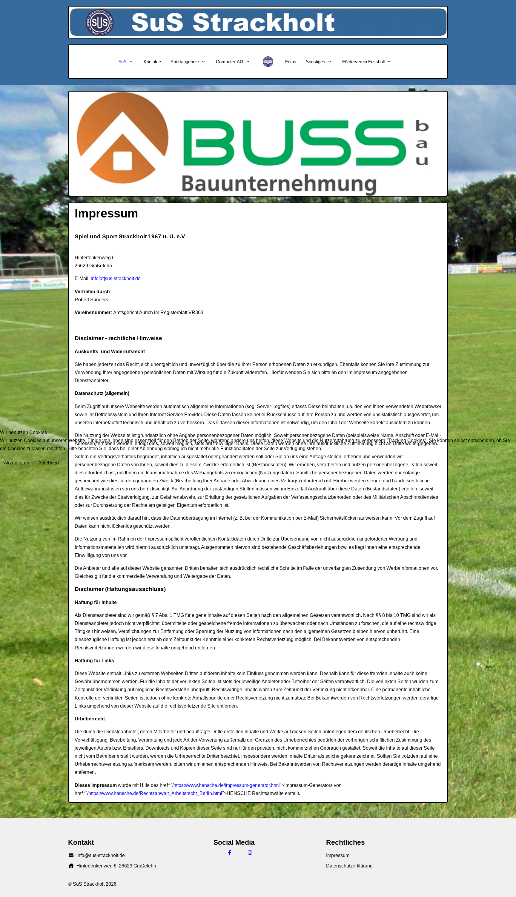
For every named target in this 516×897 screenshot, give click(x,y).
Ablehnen (48, 462)
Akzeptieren (16, 462)
